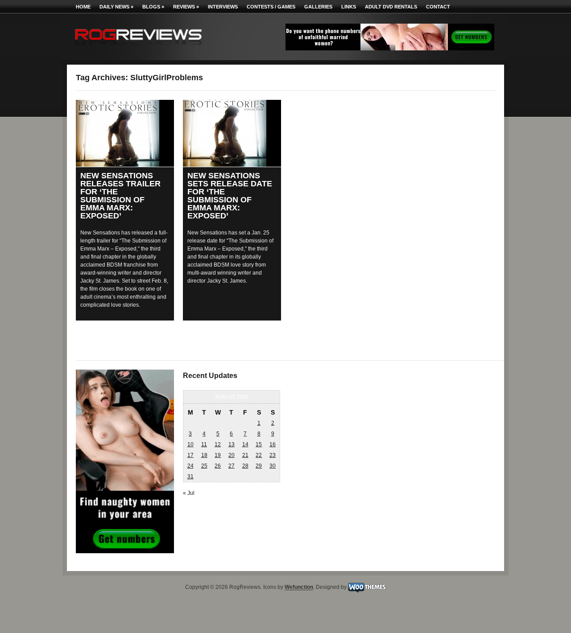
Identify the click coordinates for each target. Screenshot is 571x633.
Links (348, 6)
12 (218, 444)
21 (245, 455)
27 (231, 466)
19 (218, 455)
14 (245, 444)
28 (245, 466)
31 (190, 476)
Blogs (153, 6)
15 (259, 444)
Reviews (186, 6)
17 (190, 455)
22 (259, 455)
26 (218, 466)
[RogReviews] (138, 47)
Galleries (318, 6)
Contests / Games (271, 6)
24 (190, 466)
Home (83, 6)
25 (204, 466)
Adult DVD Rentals (391, 6)
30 (272, 466)
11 (204, 444)
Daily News (116, 6)
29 (259, 466)
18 (204, 455)
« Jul (188, 493)
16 (272, 444)
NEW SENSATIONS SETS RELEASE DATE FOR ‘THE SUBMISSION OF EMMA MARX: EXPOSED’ (229, 195)
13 (231, 444)
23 (272, 455)
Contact (438, 6)
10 (190, 444)
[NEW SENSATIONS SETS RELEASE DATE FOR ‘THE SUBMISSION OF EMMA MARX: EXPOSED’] (232, 133)
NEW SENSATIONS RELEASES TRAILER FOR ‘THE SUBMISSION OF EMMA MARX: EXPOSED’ (120, 195)
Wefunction (299, 587)
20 (231, 455)
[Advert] (390, 48)
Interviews (223, 6)
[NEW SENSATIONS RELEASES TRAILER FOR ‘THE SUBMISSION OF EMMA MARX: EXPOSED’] (125, 133)
